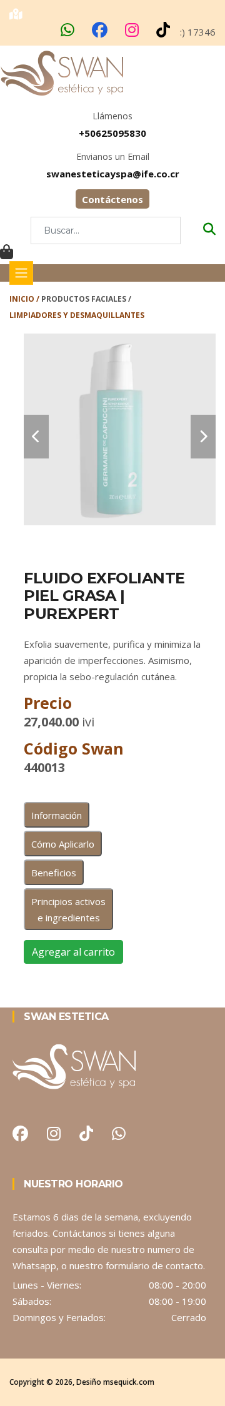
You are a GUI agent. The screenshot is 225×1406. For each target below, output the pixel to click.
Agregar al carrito (73, 952)
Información (56, 815)
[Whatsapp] (68, 32)
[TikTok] (164, 32)
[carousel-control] (36, 436)
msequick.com (128, 1382)
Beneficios (53, 872)
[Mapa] (17, 13)
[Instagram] (133, 32)
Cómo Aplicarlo (62, 844)
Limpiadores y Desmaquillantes (76, 315)
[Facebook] (101, 32)
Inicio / (25, 299)
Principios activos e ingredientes (68, 909)
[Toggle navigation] (21, 273)
